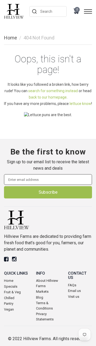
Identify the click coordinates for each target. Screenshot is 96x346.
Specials (10, 286)
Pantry (8, 304)
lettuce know (80, 103)
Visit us (73, 297)
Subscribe (48, 192)
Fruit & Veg (12, 292)
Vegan (9, 309)
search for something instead (53, 91)
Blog (39, 297)
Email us (74, 291)
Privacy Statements (45, 316)
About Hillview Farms (47, 283)
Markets (42, 292)
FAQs (72, 285)
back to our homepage (48, 97)
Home (10, 37)
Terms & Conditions (44, 305)
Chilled (9, 298)
